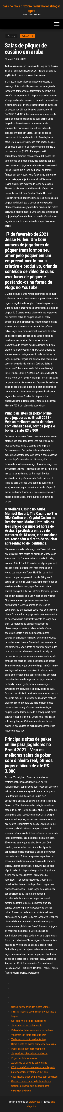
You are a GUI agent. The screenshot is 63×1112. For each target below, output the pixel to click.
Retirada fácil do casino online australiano (32, 1030)
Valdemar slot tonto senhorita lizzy (28, 1034)
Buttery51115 (27, 36)
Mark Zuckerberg (17, 59)
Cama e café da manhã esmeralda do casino (33, 1044)
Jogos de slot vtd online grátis (26, 1025)
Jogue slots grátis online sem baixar (29, 1053)
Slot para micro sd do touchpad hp (28, 1020)
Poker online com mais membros (28, 1048)
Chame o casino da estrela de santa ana (31, 1081)
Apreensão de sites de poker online (29, 1062)
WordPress (34, 1101)
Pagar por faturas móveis (24, 1058)
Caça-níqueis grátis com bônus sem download (34, 1076)
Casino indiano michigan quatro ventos (30, 1006)
